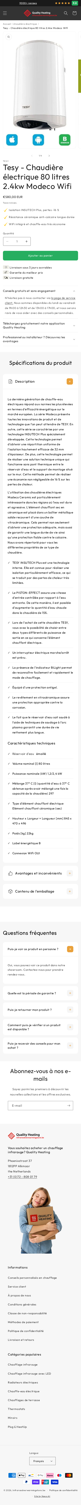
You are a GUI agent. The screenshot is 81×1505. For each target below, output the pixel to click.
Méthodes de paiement (23, 1322)
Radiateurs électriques (23, 1382)
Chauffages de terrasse (24, 1400)
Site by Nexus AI (42, 1496)
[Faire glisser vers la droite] (49, 155)
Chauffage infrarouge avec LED (29, 1373)
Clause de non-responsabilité (27, 1313)
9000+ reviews (28, 3)
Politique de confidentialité (26, 1331)
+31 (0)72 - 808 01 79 (22, 1177)
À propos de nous (19, 1295)
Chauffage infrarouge (23, 1364)
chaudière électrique (25, 23)
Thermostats (16, 1409)
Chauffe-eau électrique (24, 1391)
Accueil (7, 23)
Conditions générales (22, 1304)
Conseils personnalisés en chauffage (32, 1278)
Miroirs (12, 1418)
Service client (17, 1286)
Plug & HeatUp (17, 1427)
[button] (5, 13)
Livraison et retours (21, 1340)
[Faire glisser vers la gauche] (32, 155)
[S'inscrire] (68, 1105)
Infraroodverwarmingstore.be (29, 1490)
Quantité (8, 233)
